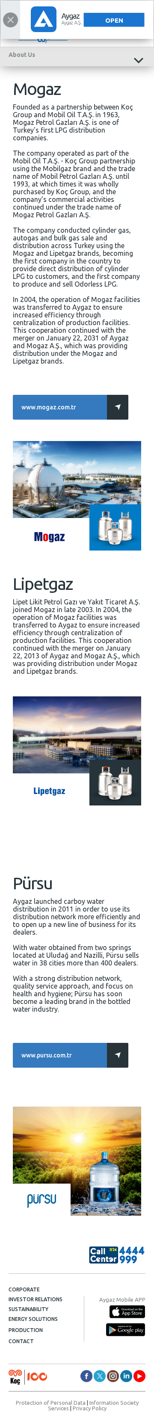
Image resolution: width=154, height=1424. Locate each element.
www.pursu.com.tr (46, 1055)
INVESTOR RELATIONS (35, 1299)
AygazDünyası (139, 1376)
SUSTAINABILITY (28, 1309)
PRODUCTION (26, 1330)
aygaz (113, 1376)
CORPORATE (24, 1289)
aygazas (86, 1376)
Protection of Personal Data (51, 1403)
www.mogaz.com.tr (48, 407)
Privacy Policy (90, 1408)
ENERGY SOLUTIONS (33, 1319)
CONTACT (21, 1341)
